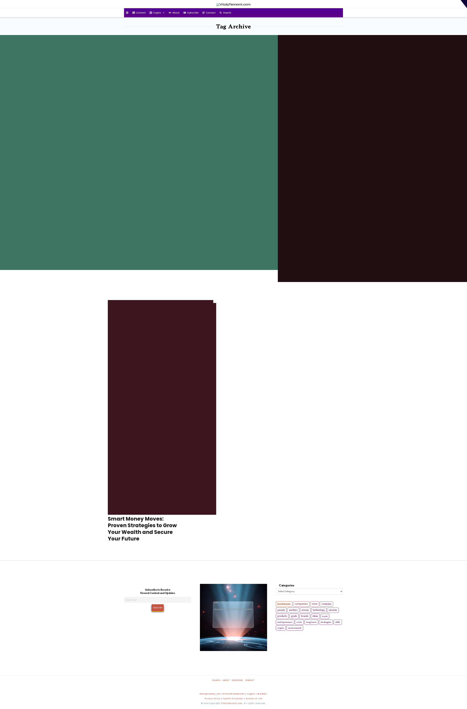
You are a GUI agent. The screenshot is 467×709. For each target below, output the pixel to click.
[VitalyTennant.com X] (229, 685)
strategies (326, 622)
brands (304, 616)
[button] (464, 4)
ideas (315, 616)
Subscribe (193, 12)
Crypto (157, 12)
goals (294, 616)
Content (141, 12)
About (176, 12)
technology (319, 610)
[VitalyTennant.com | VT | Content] (246, 685)
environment (295, 628)
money (305, 610)
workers (293, 610)
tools (325, 616)
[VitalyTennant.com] (127, 12)
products (282, 616)
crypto (280, 628)
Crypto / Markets (257, 693)
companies (301, 604)
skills (337, 622)
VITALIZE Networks (233, 693)
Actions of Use (254, 698)
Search (227, 12)
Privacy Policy (213, 698)
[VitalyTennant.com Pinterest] (238, 685)
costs (299, 622)
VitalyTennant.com (231, 703)
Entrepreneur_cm (210, 693)
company (326, 604)
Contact (211, 12)
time (314, 604)
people (281, 610)
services (333, 610)
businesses (284, 604)
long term (311, 622)
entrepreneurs (284, 622)
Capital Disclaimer (233, 698)
